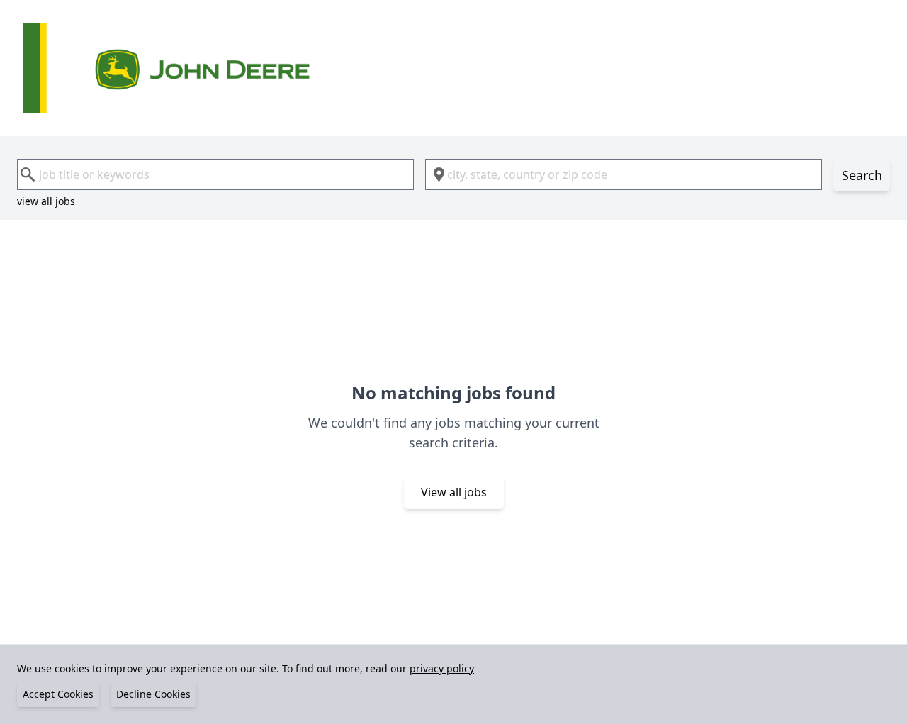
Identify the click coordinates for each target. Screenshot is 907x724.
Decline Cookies (153, 694)
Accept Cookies (58, 694)
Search (862, 175)
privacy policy (442, 668)
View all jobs (454, 492)
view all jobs (46, 201)
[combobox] (215, 174)
